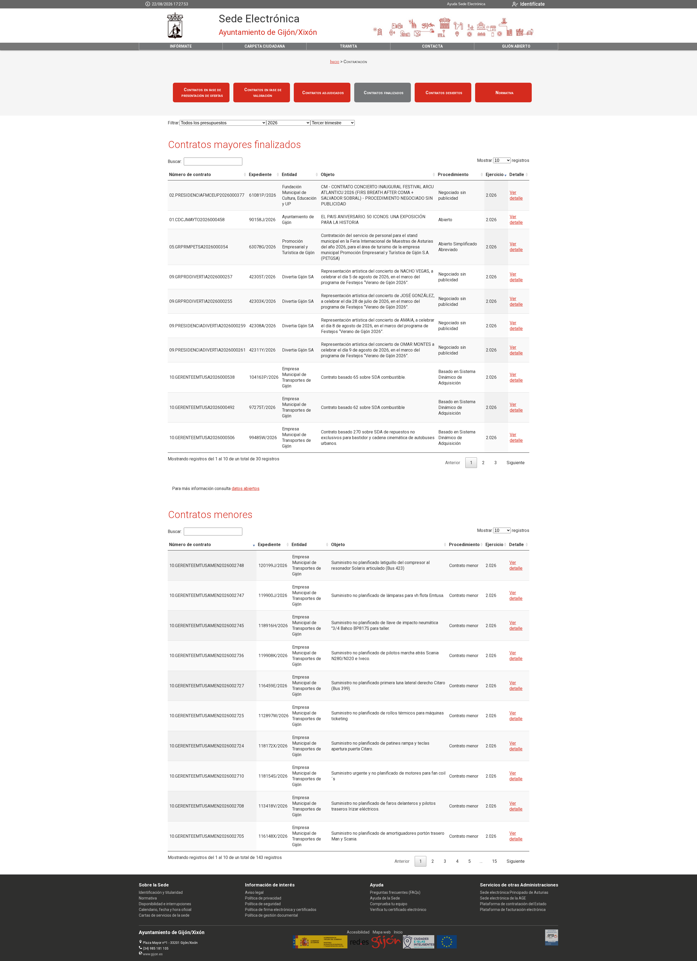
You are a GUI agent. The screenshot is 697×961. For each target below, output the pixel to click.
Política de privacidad (263, 898)
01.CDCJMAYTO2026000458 (197, 219)
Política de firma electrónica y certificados (280, 909)
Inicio (334, 61)
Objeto (328, 174)
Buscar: (175, 161)
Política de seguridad (263, 904)
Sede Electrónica (259, 19)
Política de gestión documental (271, 915)
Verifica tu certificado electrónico (398, 909)
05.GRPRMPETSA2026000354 (198, 247)
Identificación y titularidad (161, 892)
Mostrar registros (503, 160)
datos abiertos (245, 488)
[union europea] (447, 947)
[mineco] (320, 947)
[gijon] (386, 947)
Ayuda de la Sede (385, 898)
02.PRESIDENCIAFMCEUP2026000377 (206, 195)
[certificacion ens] (551, 944)
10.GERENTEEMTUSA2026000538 (202, 377)
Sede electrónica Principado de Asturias (514, 892)
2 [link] (483, 462)
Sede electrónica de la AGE (503, 898)
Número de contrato (190, 174)
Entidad (289, 174)
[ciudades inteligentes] (418, 947)
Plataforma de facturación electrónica (513, 909)
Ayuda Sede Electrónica (466, 4)
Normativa (148, 898)
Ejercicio (495, 174)
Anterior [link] (452, 462)
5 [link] (469, 861)
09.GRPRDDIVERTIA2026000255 (200, 301)
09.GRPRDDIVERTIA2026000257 (200, 276)
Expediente (260, 174)
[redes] (359, 947)
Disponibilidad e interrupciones (165, 904)
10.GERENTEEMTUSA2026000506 (202, 437)
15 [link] (494, 861)
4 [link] (457, 861)
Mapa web (382, 932)
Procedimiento (453, 174)
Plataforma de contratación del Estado (513, 904)
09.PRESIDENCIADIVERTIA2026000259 (207, 325)
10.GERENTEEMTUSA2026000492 (202, 407)
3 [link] (495, 462)
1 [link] (471, 462)
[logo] (175, 25)
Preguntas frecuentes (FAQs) (395, 892)
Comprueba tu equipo (388, 904)
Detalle (516, 174)
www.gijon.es (153, 954)
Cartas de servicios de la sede (164, 915)
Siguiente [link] (516, 462)
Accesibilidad (358, 932)
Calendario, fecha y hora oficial (165, 909)
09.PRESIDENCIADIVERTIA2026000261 (207, 350)
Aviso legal (254, 892)
